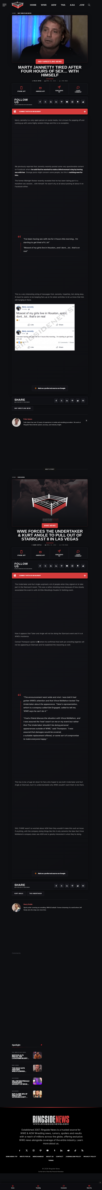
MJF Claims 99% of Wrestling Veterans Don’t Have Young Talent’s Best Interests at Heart (20, 1095)
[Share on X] (61, 401)
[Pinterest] (61, 102)
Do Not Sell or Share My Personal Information (51, 1171)
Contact (59, 1156)
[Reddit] (83, 102)
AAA (72, 5)
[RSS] (82, 1150)
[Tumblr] (54, 1150)
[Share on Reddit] (78, 401)
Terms (51, 1160)
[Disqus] (50, 987)
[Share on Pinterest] (72, 401)
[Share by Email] (83, 401)
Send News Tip (11, 1156)
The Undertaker (35, 893)
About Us (50, 1156)
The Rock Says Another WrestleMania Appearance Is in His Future (19, 1069)
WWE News (21, 477)
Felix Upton (37, 81)
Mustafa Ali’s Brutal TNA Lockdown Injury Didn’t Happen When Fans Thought (20, 1056)
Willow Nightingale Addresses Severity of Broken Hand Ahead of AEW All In (21, 1082)
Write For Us (25, 1156)
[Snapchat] (78, 102)
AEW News (15, 1078)
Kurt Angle (18, 893)
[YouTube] (67, 102)
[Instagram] (72, 102)
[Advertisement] (30, 277)
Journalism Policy (73, 1156)
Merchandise (38, 1156)
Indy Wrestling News (24, 13)
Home (33, 5)
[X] (45, 102)
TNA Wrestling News (19, 1052)
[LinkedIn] (56, 102)
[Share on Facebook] (56, 401)
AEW (53, 5)
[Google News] (51, 102)
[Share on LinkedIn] (67, 401)
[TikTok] (75, 1150)
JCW (81, 5)
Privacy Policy (90, 1156)
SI (38, 642)
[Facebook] (40, 102)
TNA (63, 5)
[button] (89, 5)
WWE (44, 5)
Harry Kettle (37, 545)
